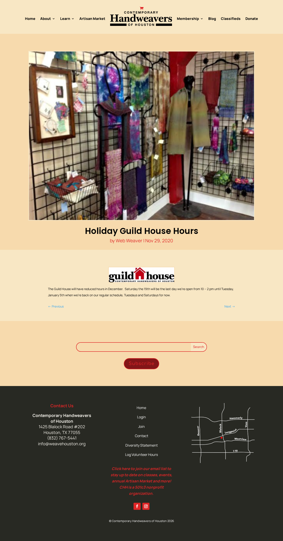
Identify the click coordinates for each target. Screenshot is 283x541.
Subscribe (141, 363)
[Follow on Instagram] (145, 506)
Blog (212, 18)
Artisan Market (92, 18)
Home (30, 18)
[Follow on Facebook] (137, 506)
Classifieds (231, 18)
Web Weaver (129, 240)
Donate (251, 18)
